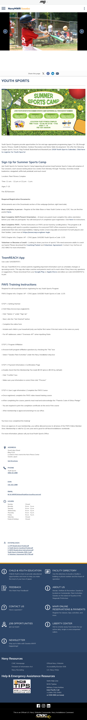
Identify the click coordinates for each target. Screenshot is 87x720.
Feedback (15, 587)
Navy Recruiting (18, 670)
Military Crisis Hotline (55, 687)
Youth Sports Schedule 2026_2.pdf (20, 552)
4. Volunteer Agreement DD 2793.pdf (20, 554)
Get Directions (13, 461)
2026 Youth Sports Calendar (64, 149)
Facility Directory (64, 570)
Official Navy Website (55, 663)
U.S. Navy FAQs (53, 670)
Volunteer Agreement (53, 245)
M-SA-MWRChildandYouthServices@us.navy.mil (24, 494)
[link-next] (82, 31)
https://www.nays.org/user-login (36, 232)
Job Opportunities (21, 623)
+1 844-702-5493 (54, 692)
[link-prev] (5, 31)
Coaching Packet (33, 245)
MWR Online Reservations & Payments (69, 608)
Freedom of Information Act (22, 666)
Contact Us (16, 606)
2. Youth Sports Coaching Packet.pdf (20, 548)
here (71, 219)
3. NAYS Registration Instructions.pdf (20, 550)
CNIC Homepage (18, 663)
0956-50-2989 (13, 473)
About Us (59, 587)
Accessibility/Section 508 (56, 666)
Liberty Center (62, 623)
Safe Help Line (52, 681)
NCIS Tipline (51, 684)
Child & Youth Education (25, 570)
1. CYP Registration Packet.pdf (18, 546)
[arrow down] (43, 2)
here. (9, 212)
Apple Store (52, 272)
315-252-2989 (13, 485)
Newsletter (17, 640)
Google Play (40, 272)
